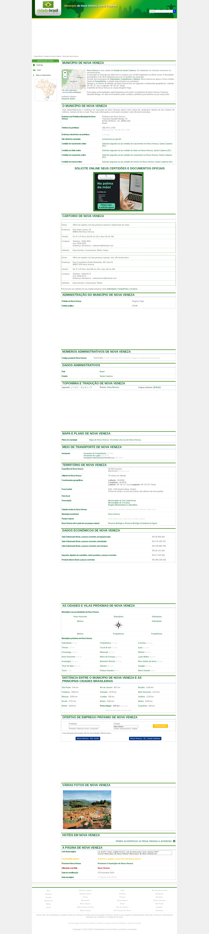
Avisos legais (74, 923)
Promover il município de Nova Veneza (115, 863)
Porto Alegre (105, 706)
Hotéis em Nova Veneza (81, 835)
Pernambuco (122, 900)
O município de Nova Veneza (84, 105)
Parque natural (68, 519)
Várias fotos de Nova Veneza (86, 785)
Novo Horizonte (80, 617)
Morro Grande (144, 670)
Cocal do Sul (105, 648)
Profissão (73, 724)
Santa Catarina (106, 376)
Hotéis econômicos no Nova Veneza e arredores (144, 841)
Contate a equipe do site (106, 923)
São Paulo (66, 687)
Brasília (141, 687)
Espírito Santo (85, 894)
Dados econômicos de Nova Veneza (91, 530)
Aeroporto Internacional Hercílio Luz (99, 458)
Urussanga (66, 652)
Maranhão (85, 900)
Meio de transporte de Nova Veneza (92, 447)
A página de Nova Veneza (82, 847)
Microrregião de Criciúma (119, 503)
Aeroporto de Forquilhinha (95, 453)
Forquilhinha (126, 79)
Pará (122, 890)
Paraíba (122, 894)
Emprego (40, 65)
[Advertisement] (104, 37)
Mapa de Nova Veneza (99, 440)
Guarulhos (142, 706)
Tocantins (159, 910)
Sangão (141, 666)
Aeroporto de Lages (92, 456)
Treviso (65, 648)
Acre (48, 891)
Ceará (48, 907)
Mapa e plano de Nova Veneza (86, 433)
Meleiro (137, 79)
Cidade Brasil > (39, 56)
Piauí (122, 904)
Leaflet (66, 90)
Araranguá (66, 661)
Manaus (65, 697)
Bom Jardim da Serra (147, 661)
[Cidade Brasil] (47, 13)
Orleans (103, 666)
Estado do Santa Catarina (125, 70)
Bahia (48, 904)
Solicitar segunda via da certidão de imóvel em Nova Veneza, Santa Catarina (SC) (137, 162)
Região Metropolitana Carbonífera (122, 505)
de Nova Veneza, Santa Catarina (90, 5)
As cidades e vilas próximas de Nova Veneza (98, 605)
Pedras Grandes (107, 670)
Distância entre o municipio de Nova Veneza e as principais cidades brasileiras (102, 679)
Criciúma (133, 289)
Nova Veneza (92, 70)
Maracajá (104, 652)
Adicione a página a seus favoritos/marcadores (119, 859)
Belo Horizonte (144, 692)
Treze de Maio (68, 666)
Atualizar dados (68, 99)
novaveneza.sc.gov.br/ (111, 139)
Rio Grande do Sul (159, 890)
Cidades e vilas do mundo (129, 923)
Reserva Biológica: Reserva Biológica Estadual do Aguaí (132, 523)
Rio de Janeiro (106, 687)
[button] (65, 73)
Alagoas (48, 894)
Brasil (102, 372)
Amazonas (48, 901)
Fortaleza (66, 692)
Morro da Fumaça (107, 657)
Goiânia (141, 697)
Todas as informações (43, 75)
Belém (102, 701)
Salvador (104, 692)
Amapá (48, 897)
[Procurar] (174, 11)
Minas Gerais (85, 910)
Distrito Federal (85, 890)
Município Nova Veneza (70, 56)
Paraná (122, 897)
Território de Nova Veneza (84, 465)
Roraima (159, 897)
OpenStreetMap (67, 92)
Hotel (39, 70)
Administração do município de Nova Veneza (98, 294)
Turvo (64, 670)
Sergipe (159, 907)
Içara (140, 648)
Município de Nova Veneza (83, 62)
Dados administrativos (81, 365)
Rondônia (159, 894)
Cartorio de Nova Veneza (83, 216)
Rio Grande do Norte (122, 910)
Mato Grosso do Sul (85, 907)
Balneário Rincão (107, 661)
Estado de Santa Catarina (52, 56)
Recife (64, 701)
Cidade (117, 724)
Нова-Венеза (113, 387)
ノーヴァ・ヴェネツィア (81, 387)
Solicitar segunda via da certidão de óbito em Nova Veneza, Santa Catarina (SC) (136, 150)
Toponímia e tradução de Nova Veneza (93, 383)
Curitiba (103, 697)
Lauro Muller (143, 657)
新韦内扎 (157, 387)
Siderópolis (115, 79)
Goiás (85, 897)
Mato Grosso (85, 904)
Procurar (160, 726)
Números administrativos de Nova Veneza (96, 351)
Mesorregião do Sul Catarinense (122, 501)
